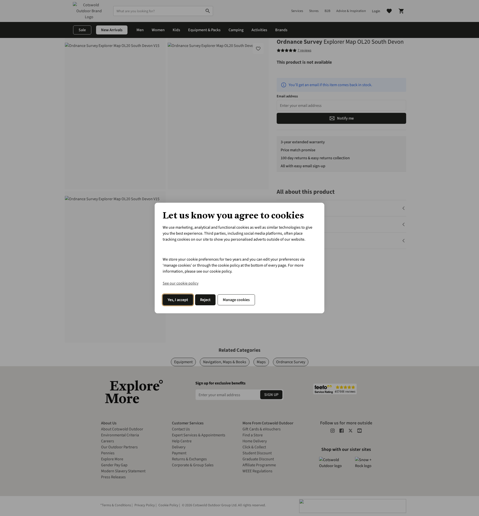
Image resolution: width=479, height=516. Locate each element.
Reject (205, 300)
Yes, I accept (178, 300)
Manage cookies (236, 300)
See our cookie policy (180, 283)
